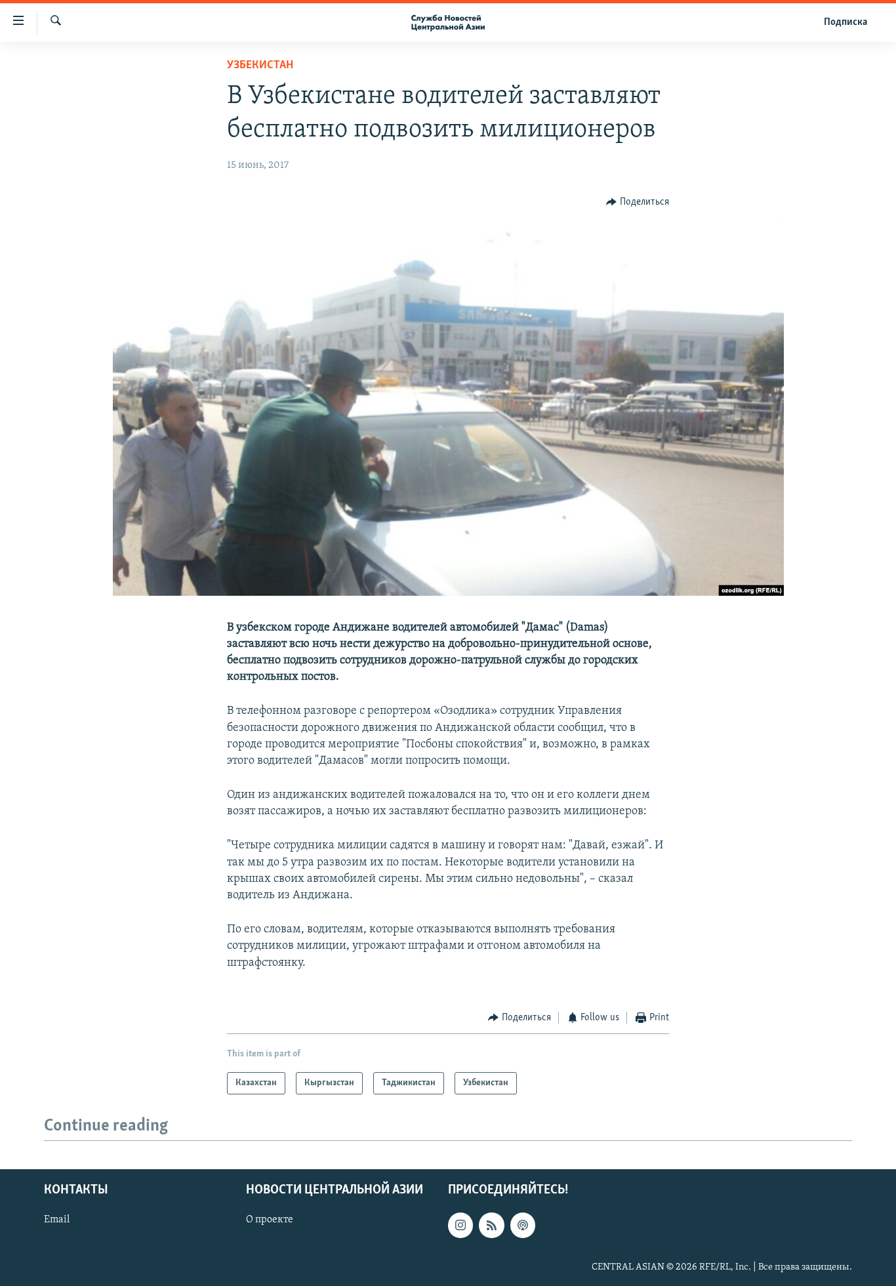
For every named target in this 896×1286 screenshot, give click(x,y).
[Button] (637, 202)
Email (57, 1220)
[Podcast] (522, 1225)
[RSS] (491, 1225)
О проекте (269, 1220)
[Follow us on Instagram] (460, 1225)
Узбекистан (260, 66)
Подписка (845, 22)
